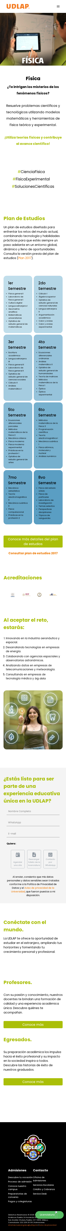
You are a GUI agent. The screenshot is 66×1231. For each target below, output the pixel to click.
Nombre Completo (19, 811)
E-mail (12, 833)
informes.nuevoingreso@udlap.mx (23, 1225)
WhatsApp (14, 822)
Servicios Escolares (43, 1185)
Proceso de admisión (20, 1181)
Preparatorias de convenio (17, 1195)
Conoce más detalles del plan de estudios (33, 541)
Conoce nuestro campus (17, 1188)
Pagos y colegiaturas (20, 1201)
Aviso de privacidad (47, 1225)
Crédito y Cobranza (44, 1189)
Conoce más (33, 1024)
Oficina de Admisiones (39, 1179)
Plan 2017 (24, 258)
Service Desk (40, 1193)
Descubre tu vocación (20, 1177)
